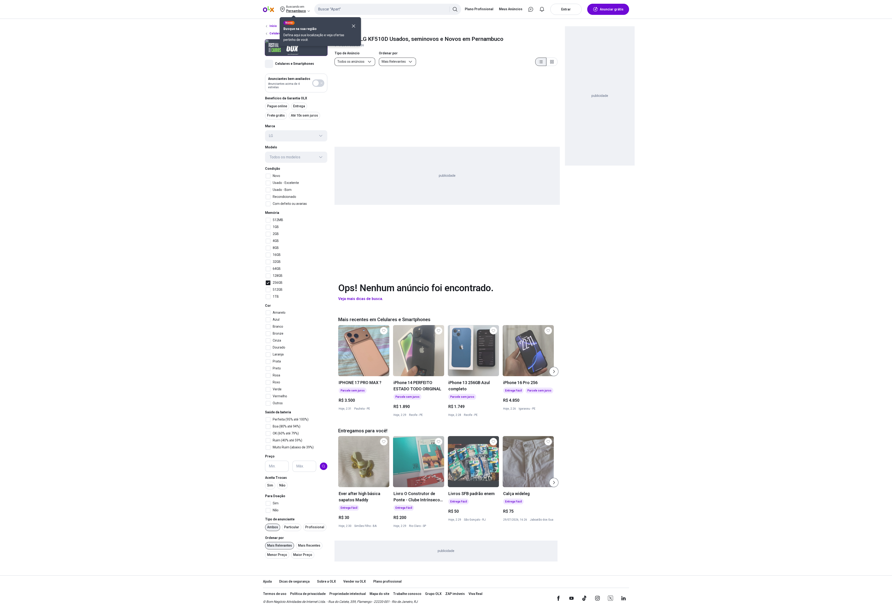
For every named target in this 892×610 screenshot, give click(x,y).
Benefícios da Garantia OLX (286, 98)
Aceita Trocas (276, 478)
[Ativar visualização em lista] (540, 62)
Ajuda (267, 581)
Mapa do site (379, 594)
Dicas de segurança (294, 581)
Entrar (566, 9)
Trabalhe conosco (407, 594)
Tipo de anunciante (280, 519)
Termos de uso (274, 594)
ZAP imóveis (455, 594)
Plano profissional (387, 581)
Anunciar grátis (611, 9)
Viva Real (475, 594)
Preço (270, 456)
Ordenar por (274, 538)
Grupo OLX (433, 594)
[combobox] (387, 9)
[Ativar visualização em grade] (552, 62)
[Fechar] (353, 26)
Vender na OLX (354, 581)
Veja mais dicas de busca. (360, 299)
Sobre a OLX (326, 581)
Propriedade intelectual (347, 594)
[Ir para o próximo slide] (553, 371)
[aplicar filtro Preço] (323, 466)
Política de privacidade (308, 594)
